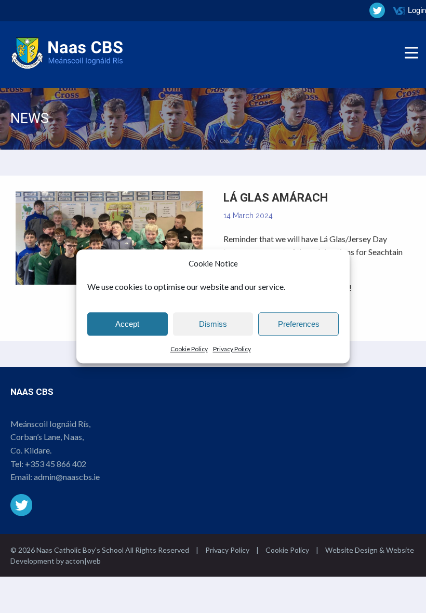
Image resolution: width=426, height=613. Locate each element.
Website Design (351, 549)
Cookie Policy (189, 349)
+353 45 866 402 (55, 464)
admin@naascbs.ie (67, 477)
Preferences (299, 323)
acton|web (83, 560)
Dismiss (213, 323)
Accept (127, 323)
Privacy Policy (232, 349)
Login (417, 10)
